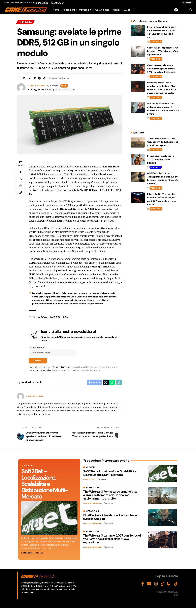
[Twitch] (169, 583)
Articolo (29, 466)
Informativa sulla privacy (46, 370)
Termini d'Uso (57, 2)
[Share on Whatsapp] (29, 78)
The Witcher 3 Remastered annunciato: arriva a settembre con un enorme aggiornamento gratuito (110, 495)
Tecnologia (25, 22)
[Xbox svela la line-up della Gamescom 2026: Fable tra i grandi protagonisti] (138, 142)
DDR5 (65, 317)
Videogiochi (155, 41)
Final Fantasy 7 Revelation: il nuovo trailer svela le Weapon (110, 517)
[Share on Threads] (40, 78)
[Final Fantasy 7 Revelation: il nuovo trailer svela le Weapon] (162, 517)
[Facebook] (143, 583)
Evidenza (42, 317)
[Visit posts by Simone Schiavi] (20, 396)
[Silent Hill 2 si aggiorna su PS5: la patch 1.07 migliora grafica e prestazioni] (138, 51)
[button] (187, 2)
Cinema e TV (155, 167)
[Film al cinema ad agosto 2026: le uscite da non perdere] (138, 159)
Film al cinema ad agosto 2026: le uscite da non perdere (160, 159)
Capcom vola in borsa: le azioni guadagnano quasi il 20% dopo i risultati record (161, 69)
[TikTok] (162, 583)
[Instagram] (156, 583)
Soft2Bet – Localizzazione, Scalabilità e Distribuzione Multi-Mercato (44, 483)
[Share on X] (24, 78)
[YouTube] (149, 583)
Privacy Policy (41, 2)
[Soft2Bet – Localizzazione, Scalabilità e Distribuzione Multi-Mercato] (49, 518)
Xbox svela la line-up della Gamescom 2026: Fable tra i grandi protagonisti (162, 142)
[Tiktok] (175, 583)
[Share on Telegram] (34, 78)
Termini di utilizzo (61, 367)
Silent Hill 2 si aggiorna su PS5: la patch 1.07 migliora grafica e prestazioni (163, 51)
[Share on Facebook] (19, 78)
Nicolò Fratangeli (93, 503)
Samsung (55, 317)
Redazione (28, 553)
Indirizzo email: (37, 347)
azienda (71, 274)
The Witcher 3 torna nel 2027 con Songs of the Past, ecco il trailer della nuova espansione (112, 538)
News (64, 85)
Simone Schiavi (37, 85)
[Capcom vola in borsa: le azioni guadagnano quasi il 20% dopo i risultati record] (138, 69)
